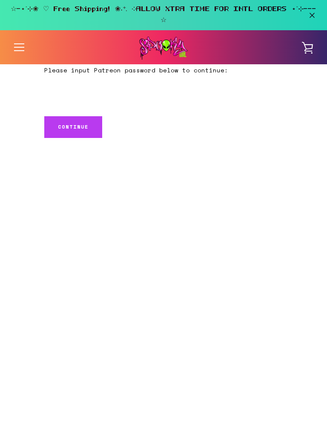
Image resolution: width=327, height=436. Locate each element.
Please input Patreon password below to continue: (136, 70)
